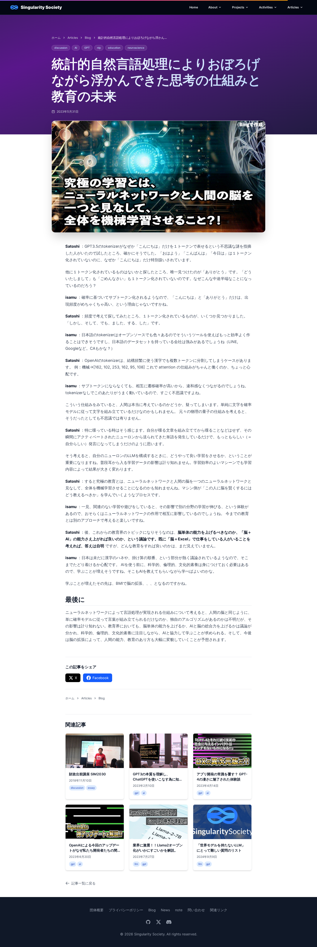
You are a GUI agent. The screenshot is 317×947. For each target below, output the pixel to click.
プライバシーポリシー (126, 910)
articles (72, 37)
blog (88, 37)
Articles (293, 7)
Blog (152, 910)
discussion (60, 47)
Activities (266, 7)
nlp (99, 47)
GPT (87, 47)
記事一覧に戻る (83, 883)
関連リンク (218, 910)
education (114, 47)
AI (76, 47)
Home (193, 7)
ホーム (56, 37)
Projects (238, 7)
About (212, 7)
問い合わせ (196, 910)
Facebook (101, 678)
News (165, 910)
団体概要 (97, 910)
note (178, 910)
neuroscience (136, 47)
